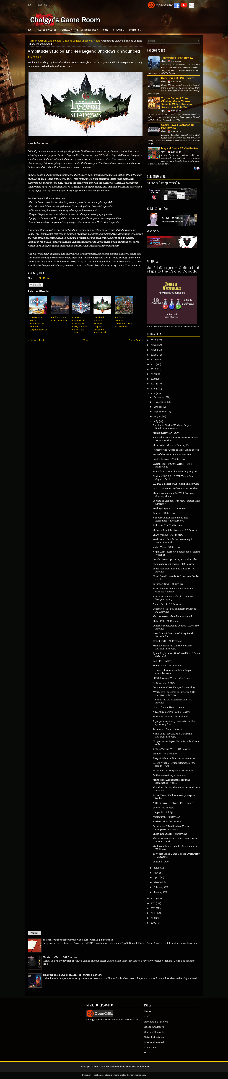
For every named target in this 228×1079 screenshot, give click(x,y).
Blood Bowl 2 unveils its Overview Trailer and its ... (176, 578)
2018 (153, 378)
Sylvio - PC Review (163, 807)
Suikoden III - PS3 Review (167, 525)
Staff (146, 1016)
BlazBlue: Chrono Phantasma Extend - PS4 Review (176, 789)
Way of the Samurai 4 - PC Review (172, 454)
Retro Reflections (154, 1037)
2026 (153, 340)
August (157, 416)
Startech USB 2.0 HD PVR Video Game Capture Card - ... (174, 477)
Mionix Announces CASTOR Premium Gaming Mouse (174, 494)
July (156, 421)
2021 (153, 364)
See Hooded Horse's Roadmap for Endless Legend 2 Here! (38, 323)
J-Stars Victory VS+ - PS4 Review (171, 749)
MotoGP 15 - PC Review (166, 621)
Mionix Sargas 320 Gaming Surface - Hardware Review (173, 647)
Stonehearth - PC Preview (167, 641)
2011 (153, 912)
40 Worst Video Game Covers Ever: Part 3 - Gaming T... (176, 855)
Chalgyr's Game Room (111, 1066)
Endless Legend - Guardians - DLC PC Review (124, 322)
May (156, 872)
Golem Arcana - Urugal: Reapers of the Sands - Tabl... (174, 764)
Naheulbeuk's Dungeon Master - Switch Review (72, 974)
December (159, 397)
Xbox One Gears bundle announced (172, 616)
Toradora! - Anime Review (167, 729)
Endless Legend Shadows (77, 40)
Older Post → (136, 340)
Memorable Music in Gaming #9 (171, 445)
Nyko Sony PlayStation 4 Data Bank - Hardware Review (173, 735)
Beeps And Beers (154, 1026)
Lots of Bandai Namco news (168, 707)
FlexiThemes (97, 1074)
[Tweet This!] (40, 278)
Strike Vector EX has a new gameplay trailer (174, 797)
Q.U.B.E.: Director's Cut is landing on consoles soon (172, 672)
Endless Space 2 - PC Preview (59, 319)
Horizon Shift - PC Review (167, 821)
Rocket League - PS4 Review (169, 459)
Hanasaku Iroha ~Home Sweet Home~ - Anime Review (175, 439)
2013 (153, 903)
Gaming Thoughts (154, 1032)
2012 (153, 908)
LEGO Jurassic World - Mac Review (173, 678)
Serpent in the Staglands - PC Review (173, 770)
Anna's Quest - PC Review (167, 604)
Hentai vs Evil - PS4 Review (60, 957)
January (158, 892)
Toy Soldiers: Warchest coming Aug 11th (175, 471)
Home (30, 4)
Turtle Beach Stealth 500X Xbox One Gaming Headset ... (173, 590)
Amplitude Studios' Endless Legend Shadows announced (84, 51)
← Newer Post (36, 340)
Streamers (118, 29)
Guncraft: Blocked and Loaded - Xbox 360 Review (176, 627)
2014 (153, 898)
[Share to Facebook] (41, 285)
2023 (153, 354)
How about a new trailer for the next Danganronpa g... (173, 598)
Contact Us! (135, 29)
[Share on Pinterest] (44, 278)
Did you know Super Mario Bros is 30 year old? (176, 743)
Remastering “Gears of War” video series (176, 449)
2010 (153, 917)
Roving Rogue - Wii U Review (169, 508)
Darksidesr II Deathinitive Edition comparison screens (171, 827)
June (156, 867)
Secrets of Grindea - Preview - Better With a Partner (176, 502)
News (97, 40)
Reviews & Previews (47, 29)
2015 (153, 393)
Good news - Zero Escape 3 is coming (174, 687)
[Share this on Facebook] (36, 278)
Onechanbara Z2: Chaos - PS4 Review (173, 564)
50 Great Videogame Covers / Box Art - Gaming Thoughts (78, 939)
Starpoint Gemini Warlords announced (174, 758)
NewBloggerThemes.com (134, 1074)
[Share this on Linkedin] (48, 278)
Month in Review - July (166, 432)
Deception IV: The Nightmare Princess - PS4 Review (175, 610)
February (159, 887)
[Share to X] (38, 285)
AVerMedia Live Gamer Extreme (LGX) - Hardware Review (175, 693)
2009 (153, 922)
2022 (153, 359)
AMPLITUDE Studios (49, 40)
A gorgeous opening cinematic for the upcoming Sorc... (174, 723)
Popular (34, 933)
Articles (67, 29)
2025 (153, 344)
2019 (153, 374)
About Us (43, 4)
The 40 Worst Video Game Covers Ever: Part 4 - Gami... (175, 840)
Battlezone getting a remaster (169, 775)
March (157, 882)
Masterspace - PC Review (167, 665)
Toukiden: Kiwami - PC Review (170, 716)
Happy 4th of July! (163, 812)
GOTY (105, 29)
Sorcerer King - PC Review (168, 583)
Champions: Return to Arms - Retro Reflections (172, 465)
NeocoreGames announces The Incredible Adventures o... (170, 519)
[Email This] (31, 285)
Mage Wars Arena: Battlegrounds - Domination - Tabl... (172, 781)
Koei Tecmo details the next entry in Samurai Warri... (173, 541)
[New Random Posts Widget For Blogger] (196, 168)
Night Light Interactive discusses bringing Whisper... (176, 553)
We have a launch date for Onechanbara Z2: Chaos (175, 847)
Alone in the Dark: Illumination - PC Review (172, 701)
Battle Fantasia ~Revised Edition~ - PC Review (174, 570)
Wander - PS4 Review (165, 753)
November (160, 402)
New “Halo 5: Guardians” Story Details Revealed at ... (174, 635)
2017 (153, 383)
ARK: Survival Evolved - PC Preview (173, 803)
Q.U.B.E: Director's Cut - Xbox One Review (176, 483)
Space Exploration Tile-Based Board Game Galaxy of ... (176, 655)
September (160, 411)
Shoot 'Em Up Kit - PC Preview (170, 833)
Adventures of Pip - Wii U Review (171, 711)
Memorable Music (154, 1042)
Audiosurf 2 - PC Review (166, 816)
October (158, 406)
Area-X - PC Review (164, 682)
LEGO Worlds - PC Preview (168, 534)
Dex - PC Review (162, 660)
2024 (153, 349)
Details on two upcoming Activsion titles (175, 559)
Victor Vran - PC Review (166, 547)
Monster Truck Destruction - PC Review (175, 530)
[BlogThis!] (34, 285)
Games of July (161, 861)
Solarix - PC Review (164, 513)
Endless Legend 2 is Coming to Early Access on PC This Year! (79, 325)
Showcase (150, 1047)
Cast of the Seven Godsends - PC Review (175, 488)
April (156, 877)
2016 (153, 388)
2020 (153, 369)
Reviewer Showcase (87, 29)
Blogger (144, 1066)
